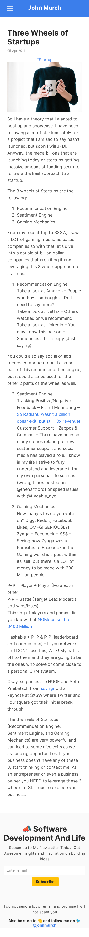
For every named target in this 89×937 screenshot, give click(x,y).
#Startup (44, 59)
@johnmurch (44, 925)
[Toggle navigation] (10, 8)
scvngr (48, 688)
